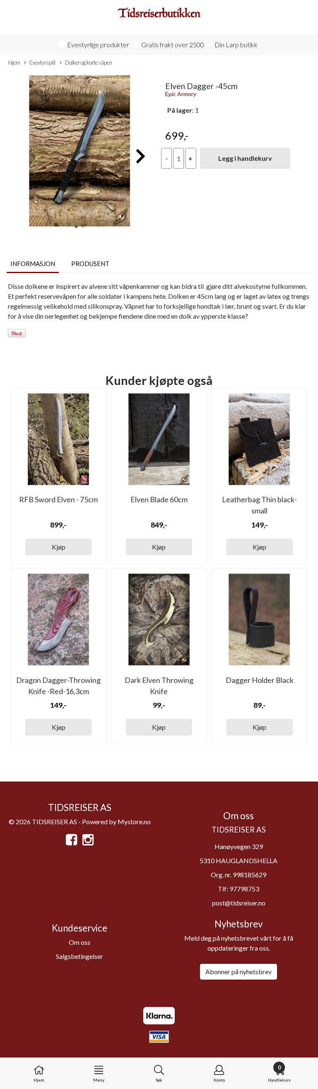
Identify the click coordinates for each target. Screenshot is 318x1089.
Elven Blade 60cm (159, 499)
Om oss (79, 942)
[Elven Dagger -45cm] (79, 152)
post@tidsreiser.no (238, 903)
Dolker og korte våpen (88, 62)
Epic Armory (180, 93)
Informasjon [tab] (32, 263)
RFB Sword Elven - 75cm (58, 499)
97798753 (244, 889)
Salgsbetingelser (79, 956)
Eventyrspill (42, 62)
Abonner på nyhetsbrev (238, 971)
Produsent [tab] (90, 263)
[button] (76, 226)
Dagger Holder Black (260, 680)
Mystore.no (134, 821)
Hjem (14, 62)
